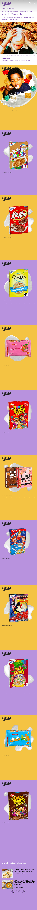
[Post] (16, 892)
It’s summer (6, 117)
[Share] (12, 892)
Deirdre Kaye (6, 58)
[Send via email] (23, 892)
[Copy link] (19, 892)
